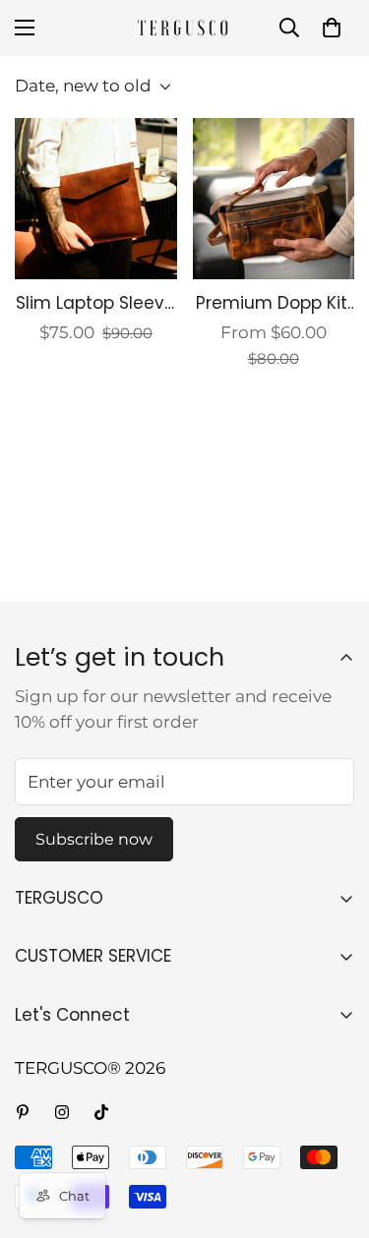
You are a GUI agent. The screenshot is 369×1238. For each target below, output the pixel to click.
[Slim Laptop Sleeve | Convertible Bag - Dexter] (96, 198)
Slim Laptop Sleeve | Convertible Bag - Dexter (96, 304)
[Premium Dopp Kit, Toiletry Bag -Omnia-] (274, 198)
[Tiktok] (101, 1112)
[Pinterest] (23, 1112)
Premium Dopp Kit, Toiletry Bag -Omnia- (273, 304)
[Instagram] (62, 1112)
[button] (331, 27)
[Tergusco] (185, 28)
